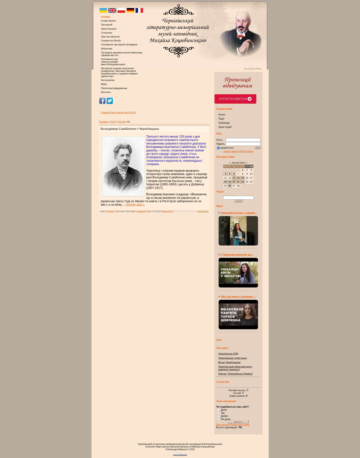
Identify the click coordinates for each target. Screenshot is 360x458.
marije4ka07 (141, 211)
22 (242, 181)
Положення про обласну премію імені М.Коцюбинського (113, 62)
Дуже (224, 409)
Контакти (106, 92)
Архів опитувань (240, 424)
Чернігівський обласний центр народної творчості (235, 368)
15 (242, 178)
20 (234, 181)
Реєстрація (117, 112)
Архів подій (224, 127)
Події (221, 118)
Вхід (127, 112)
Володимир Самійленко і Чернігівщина (129, 128)
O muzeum (106, 32)
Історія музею (108, 20)
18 (225, 181)
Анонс (221, 114)
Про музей (106, 24)
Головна (105, 17)
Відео (104, 84)
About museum (108, 29)
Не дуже (225, 419)
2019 (113, 121)
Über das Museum (110, 36)
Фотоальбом (107, 80)
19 (229, 181)
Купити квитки (233, 99)
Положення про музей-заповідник (119, 44)
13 (234, 178)
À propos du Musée (111, 40)
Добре (224, 416)
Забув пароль (231, 151)
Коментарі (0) (168, 211)
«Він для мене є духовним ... (238, 296)
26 (229, 185)
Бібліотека (106, 48)
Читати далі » (135, 204)
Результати (222, 424)
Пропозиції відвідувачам (114, 88)
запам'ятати (226, 147)
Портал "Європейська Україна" (235, 373)
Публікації (110, 211)
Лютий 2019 (238, 163)
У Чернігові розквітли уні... (237, 254)
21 (238, 181)
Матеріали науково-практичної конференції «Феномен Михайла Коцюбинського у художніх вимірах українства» (119, 72)
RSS (133, 112)
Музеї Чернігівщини (229, 362)
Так (223, 413)
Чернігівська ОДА (228, 353)
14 (238, 178)
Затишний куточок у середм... (239, 212)
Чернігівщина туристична (232, 358)
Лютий (121, 121)
